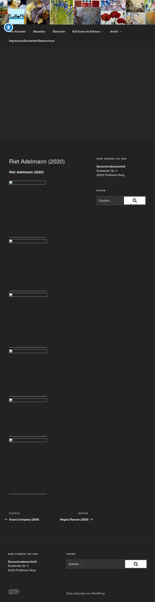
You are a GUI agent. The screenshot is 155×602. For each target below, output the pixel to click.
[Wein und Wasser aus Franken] (28, 372)
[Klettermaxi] (28, 466)
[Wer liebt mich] (28, 265)
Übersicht (59, 31)
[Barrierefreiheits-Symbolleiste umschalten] (8, 27)
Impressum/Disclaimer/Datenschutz (31, 41)
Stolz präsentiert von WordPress (85, 593)
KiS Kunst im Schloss (86, 31)
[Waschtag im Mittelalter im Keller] (28, 209)
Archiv (114, 31)
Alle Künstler (17, 31)
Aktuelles (39, 31)
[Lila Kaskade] (28, 320)
